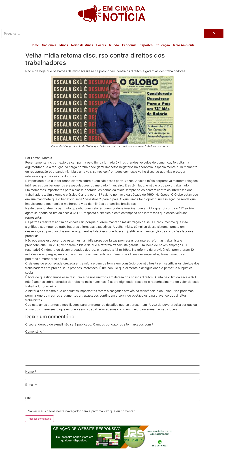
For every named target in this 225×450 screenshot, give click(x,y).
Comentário (35, 331)
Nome (30, 371)
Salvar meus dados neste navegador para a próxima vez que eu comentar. (81, 411)
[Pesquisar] (213, 33)
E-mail (31, 384)
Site (28, 398)
